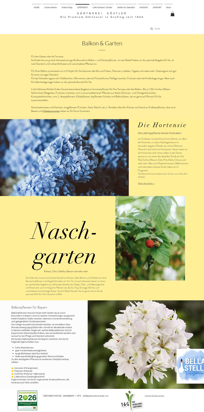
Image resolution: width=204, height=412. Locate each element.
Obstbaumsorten (51, 111)
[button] (173, 13)
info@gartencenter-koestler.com (95, 395)
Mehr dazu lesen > (146, 183)
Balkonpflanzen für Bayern (29, 307)
